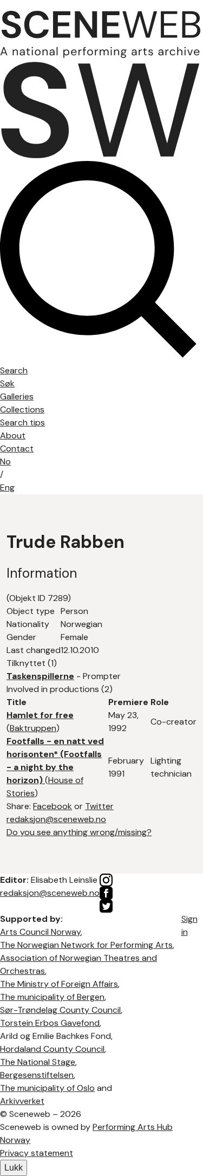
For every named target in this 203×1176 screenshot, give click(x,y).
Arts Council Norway (40, 932)
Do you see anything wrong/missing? (79, 832)
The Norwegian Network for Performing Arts (86, 945)
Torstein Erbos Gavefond (50, 1023)
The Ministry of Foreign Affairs (59, 984)
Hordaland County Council (52, 1049)
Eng (7, 487)
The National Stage (37, 1062)
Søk (7, 383)
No (5, 461)
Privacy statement (36, 1153)
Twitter (99, 806)
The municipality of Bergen (52, 997)
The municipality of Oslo (47, 1088)
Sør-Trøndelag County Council (60, 1010)
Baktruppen (33, 728)
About (12, 435)
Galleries (17, 396)
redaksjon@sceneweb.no (56, 819)
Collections (22, 409)
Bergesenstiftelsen (37, 1075)
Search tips (22, 422)
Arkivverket (22, 1101)
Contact (17, 448)
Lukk (13, 1167)
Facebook (52, 806)
